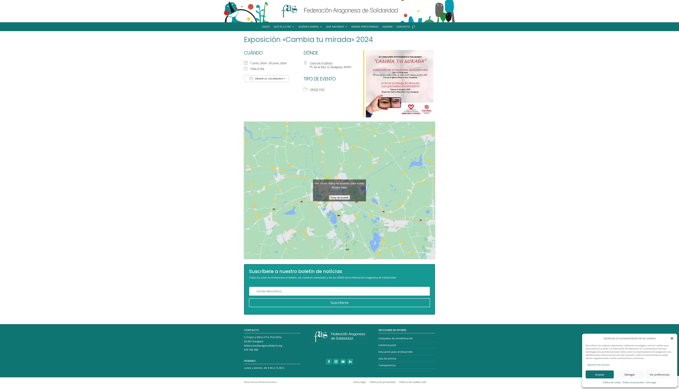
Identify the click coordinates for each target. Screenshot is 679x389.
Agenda (387, 26)
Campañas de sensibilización (395, 338)
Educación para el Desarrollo (395, 351)
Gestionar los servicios (598, 364)
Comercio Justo (387, 345)
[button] (672, 338)
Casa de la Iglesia (321, 63)
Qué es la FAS (282, 26)
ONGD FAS (317, 90)
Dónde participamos (365, 26)
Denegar (630, 374)
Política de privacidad (633, 382)
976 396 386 (251, 349)
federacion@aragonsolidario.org (263, 345)
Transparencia (387, 365)
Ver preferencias (659, 374)
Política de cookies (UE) (412, 382)
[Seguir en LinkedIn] (350, 361)
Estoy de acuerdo (339, 197)
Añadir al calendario (268, 78)
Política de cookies (612, 382)
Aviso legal (651, 382)
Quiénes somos (308, 26)
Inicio (266, 26)
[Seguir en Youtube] (343, 361)
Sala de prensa (387, 358)
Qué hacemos (335, 26)
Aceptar (599, 374)
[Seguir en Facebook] (329, 361)
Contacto (403, 26)
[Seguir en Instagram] (336, 361)
